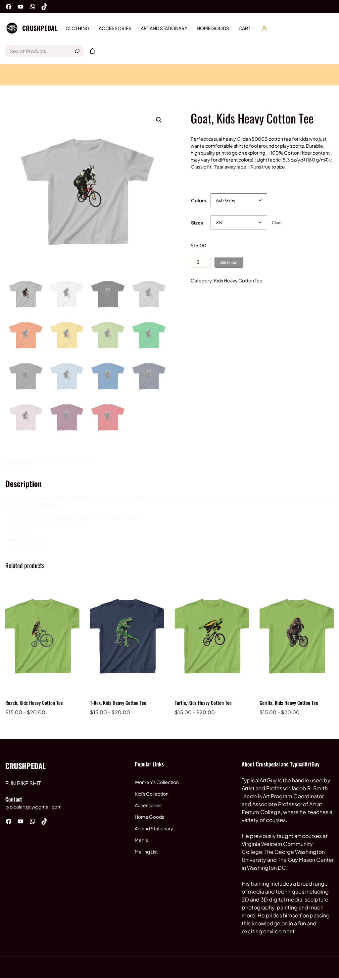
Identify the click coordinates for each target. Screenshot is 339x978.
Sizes (197, 222)
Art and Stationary (154, 828)
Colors (198, 200)
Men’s (141, 840)
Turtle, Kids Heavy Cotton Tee (203, 702)
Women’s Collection (157, 782)
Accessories (148, 805)
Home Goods (149, 817)
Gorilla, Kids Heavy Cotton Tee (289, 702)
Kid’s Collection (152, 794)
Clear (277, 222)
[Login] (264, 28)
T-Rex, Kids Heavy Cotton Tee (118, 702)
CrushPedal (40, 28)
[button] (159, 120)
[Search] (77, 51)
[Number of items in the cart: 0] (92, 51)
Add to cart (229, 262)
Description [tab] (19, 462)
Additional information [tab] (70, 462)
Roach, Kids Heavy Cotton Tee (34, 702)
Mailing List (146, 852)
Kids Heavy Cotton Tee (238, 280)
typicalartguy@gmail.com (33, 806)
